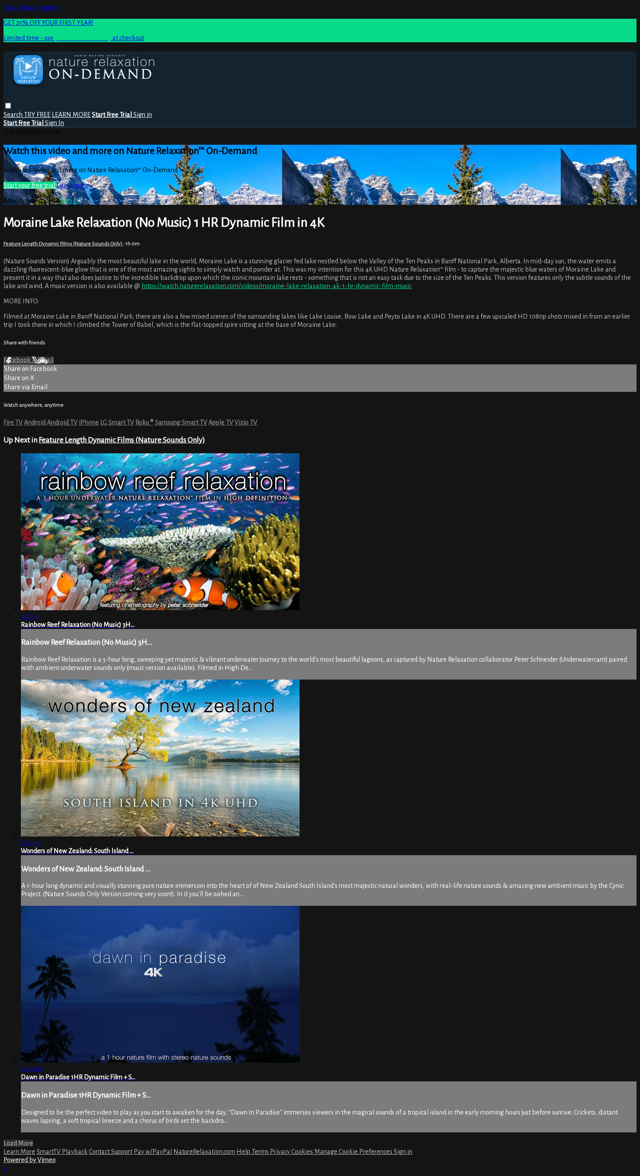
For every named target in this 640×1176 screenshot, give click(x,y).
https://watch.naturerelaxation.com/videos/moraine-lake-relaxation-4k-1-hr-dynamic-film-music (276, 285)
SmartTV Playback (62, 1151)
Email (45, 360)
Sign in (142, 114)
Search (13, 114)
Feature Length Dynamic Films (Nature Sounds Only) (63, 244)
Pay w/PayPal (153, 1151)
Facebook (17, 360)
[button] (8, 106)
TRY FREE (37, 114)
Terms (261, 1151)
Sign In (54, 122)
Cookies (302, 1151)
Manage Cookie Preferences (354, 1151)
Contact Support (110, 1151)
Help (244, 1151)
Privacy (280, 1151)
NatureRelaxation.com (204, 1151)
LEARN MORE (71, 114)
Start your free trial (30, 185)
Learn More (19, 1151)
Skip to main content (32, 7)
